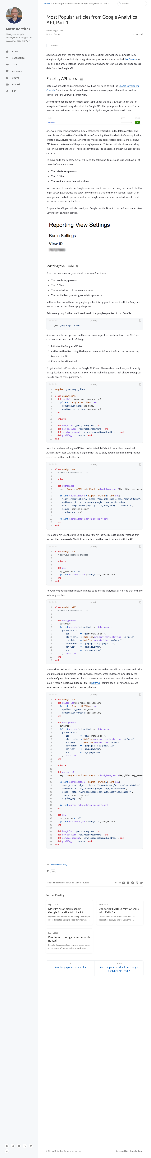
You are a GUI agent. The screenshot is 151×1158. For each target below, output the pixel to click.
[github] (13, 1146)
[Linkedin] (137, 882)
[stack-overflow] (7, 1151)
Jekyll (140, 1151)
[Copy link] (141, 882)
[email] (19, 1146)
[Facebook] (128, 882)
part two (95, 683)
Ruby (65, 864)
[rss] (25, 1146)
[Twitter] (123, 882)
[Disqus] (94, 1020)
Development (56, 864)
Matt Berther (18, 28)
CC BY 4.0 (73, 883)
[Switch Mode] (7, 1146)
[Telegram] (132, 882)
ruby (53, 871)
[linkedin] (31, 1146)
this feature (130, 59)
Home (47, 3)
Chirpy (126, 1151)
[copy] (140, 320)
